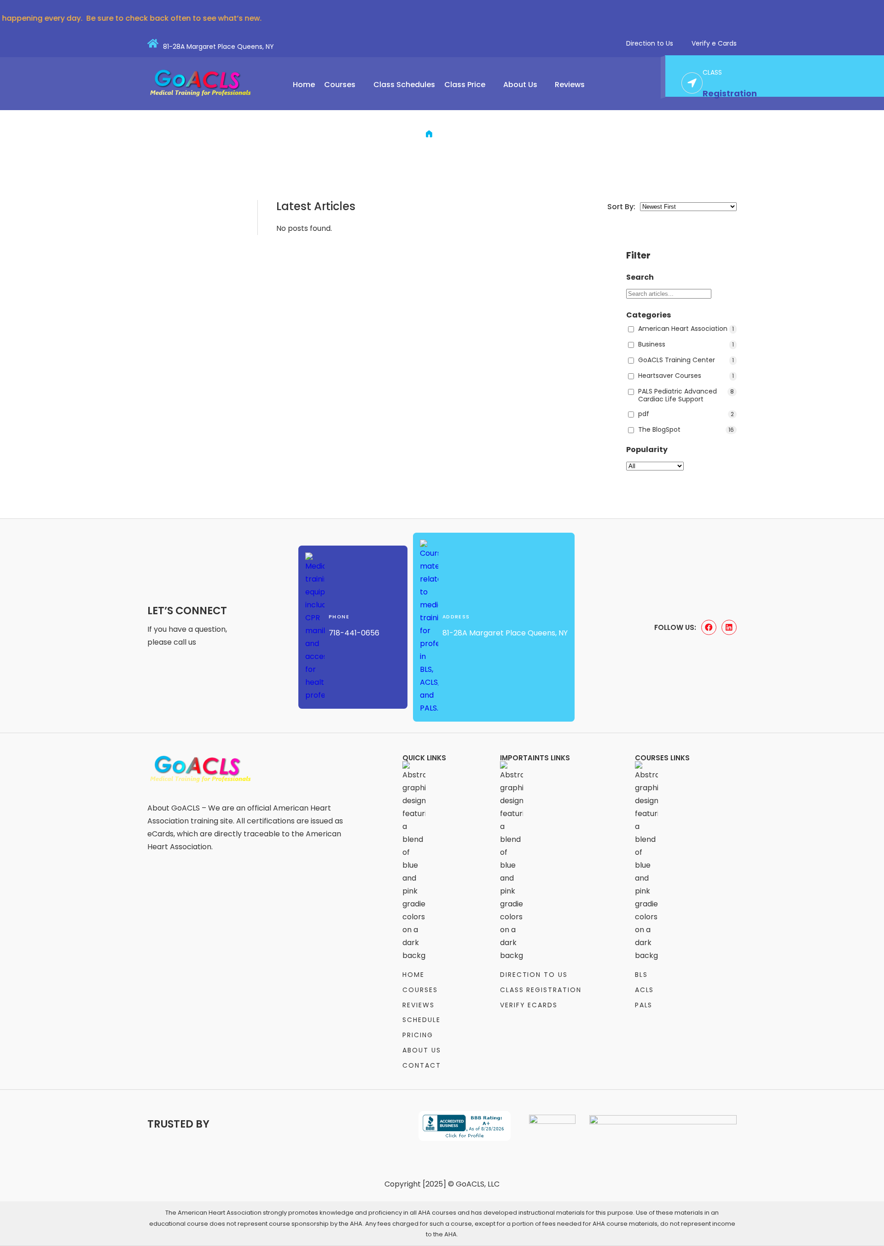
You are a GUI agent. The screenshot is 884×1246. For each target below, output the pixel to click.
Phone (339, 616)
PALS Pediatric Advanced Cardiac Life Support (686, 395)
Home (304, 84)
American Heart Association (686, 329)
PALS (644, 1005)
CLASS (712, 72)
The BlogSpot (686, 430)
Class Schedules (404, 84)
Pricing (417, 1035)
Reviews (570, 84)
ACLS (644, 990)
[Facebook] (708, 627)
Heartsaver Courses (686, 376)
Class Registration (541, 990)
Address (456, 616)
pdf (686, 414)
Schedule (421, 1020)
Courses (339, 84)
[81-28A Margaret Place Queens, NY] (152, 43)
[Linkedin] (729, 627)
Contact (421, 1065)
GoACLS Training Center (686, 360)
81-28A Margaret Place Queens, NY (218, 46)
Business (686, 345)
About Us (520, 84)
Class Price (464, 84)
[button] (344, 84)
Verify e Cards (714, 43)
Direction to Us (649, 43)
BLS (641, 974)
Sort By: (621, 206)
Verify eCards (529, 1005)
